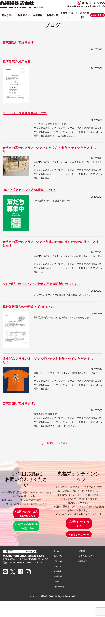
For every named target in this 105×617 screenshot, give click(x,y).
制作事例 (37, 15)
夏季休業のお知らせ (17, 61)
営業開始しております (18, 42)
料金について (59, 566)
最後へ (63, 443)
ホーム (56, 551)
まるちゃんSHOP (80, 534)
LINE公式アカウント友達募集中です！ (29, 189)
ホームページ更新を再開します (25, 113)
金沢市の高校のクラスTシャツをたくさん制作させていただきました (49, 149)
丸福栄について (67, 15)
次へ (58, 443)
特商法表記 (82, 561)
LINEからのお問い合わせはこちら (27, 526)
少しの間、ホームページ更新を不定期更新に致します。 (42, 283)
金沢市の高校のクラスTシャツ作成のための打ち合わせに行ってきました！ (51, 243)
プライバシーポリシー (87, 556)
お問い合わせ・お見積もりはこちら (27, 513)
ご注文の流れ (59, 561)
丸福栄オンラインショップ (79, 523)
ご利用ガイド (22, 15)
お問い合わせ (97, 15)
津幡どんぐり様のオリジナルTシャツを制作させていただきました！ (48, 360)
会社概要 (82, 551)
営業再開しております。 (20, 403)
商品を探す (7, 15)
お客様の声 (52, 15)
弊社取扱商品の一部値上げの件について (31, 306)
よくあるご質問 (82, 15)
